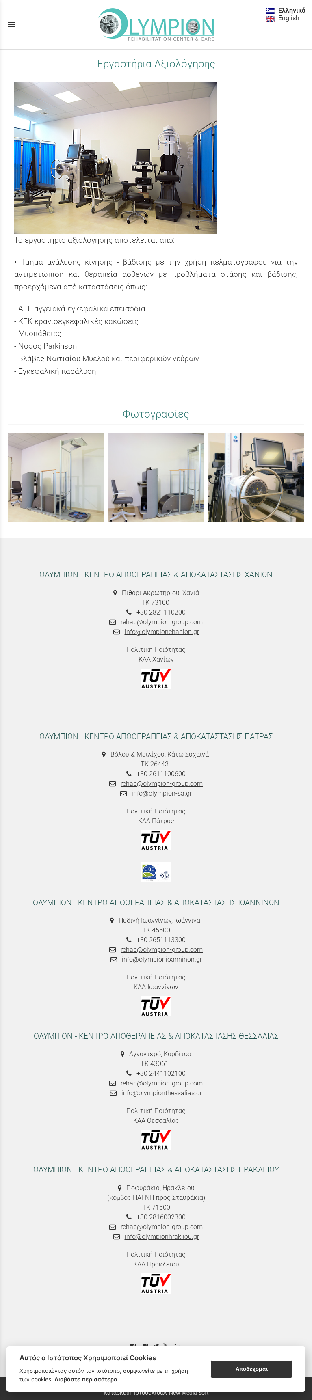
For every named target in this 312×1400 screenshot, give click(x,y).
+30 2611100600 (161, 774)
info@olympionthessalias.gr (161, 1093)
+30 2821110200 (161, 612)
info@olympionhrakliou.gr (162, 1236)
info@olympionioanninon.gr (162, 959)
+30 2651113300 (161, 940)
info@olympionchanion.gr (162, 632)
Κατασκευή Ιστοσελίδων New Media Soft (156, 1392)
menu (11, 24)
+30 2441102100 (161, 1073)
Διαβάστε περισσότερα (85, 1379)
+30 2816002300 (161, 1217)
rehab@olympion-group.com (162, 622)
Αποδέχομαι (252, 1368)
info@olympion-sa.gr (162, 793)
